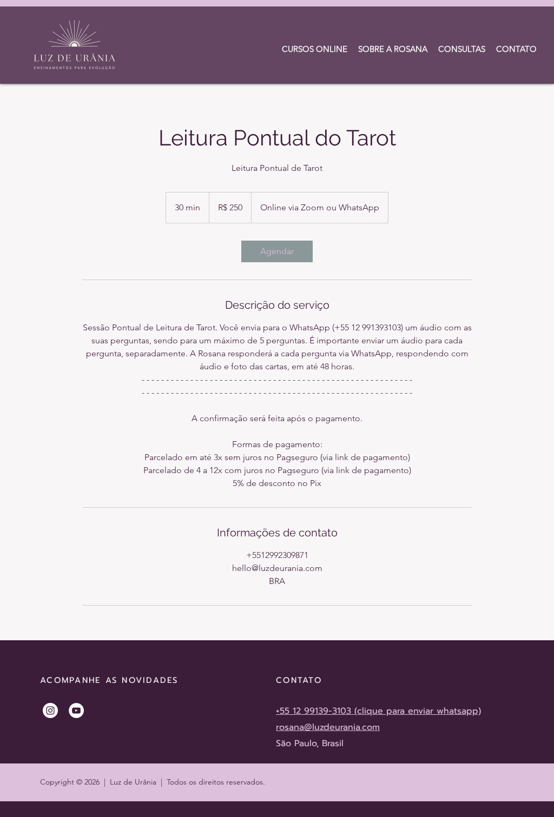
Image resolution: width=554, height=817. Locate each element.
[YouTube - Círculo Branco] (76, 710)
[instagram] (50, 710)
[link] (277, 251)
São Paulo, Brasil (310, 743)
